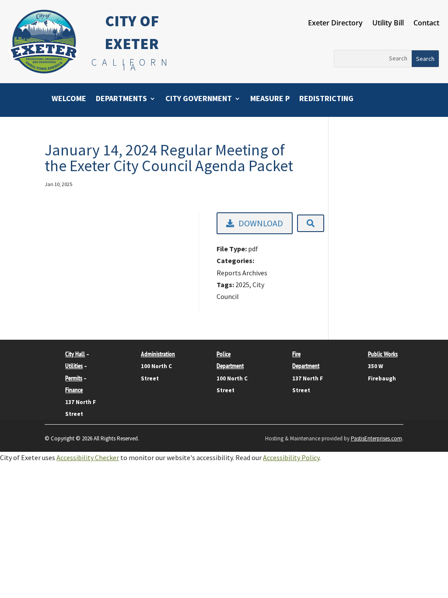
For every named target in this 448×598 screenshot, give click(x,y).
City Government (198, 99)
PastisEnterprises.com (376, 438)
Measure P (270, 99)
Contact (426, 24)
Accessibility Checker (87, 457)
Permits (73, 378)
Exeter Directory (335, 24)
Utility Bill (388, 24)
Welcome (69, 99)
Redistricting (326, 99)
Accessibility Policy (291, 457)
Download (260, 223)
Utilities (74, 366)
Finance (74, 390)
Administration (158, 354)
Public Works (383, 354)
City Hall (75, 354)
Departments (121, 99)
